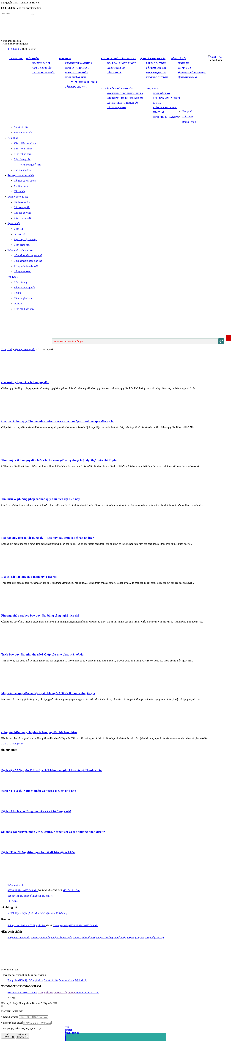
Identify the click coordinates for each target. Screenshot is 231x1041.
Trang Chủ (6, 349)
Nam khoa (65, 58)
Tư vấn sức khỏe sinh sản (117, 89)
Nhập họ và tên (9, 1017)
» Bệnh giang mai (135, 937)
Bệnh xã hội (178, 58)
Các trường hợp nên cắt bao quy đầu (25, 382)
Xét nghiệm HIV (116, 107)
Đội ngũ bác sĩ (41, 63)
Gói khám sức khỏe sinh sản (125, 98)
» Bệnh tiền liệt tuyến (61, 937)
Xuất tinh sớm (116, 68)
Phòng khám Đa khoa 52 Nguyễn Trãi (27, 925)
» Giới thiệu (13, 913)
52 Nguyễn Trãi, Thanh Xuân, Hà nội (57, 992)
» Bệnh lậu (120, 937)
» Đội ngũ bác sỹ (28, 913)
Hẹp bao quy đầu (156, 73)
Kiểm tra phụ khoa (165, 107)
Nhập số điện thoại (11, 1022)
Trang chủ (16, 58)
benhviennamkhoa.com (87, 992)
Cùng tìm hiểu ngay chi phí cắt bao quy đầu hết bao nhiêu (39, 732)
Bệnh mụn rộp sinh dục (192, 73)
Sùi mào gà (184, 68)
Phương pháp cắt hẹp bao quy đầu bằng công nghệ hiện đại (40, 615)
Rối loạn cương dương (121, 63)
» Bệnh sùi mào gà (105, 937)
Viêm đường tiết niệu (84, 82)
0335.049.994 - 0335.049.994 (83, 925)
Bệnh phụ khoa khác (166, 117)
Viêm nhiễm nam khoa (78, 63)
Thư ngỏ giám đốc (43, 73)
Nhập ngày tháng (10, 1028)
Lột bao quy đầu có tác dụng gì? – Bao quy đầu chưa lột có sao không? (47, 537)
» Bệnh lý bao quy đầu (19, 937)
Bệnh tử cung (161, 93)
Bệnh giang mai (187, 77)
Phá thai (158, 112)
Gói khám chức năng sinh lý (125, 93)
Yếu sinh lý (114, 73)
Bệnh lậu (183, 63)
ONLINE (57, 890)
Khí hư (157, 103)
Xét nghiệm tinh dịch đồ (122, 103)
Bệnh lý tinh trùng (77, 68)
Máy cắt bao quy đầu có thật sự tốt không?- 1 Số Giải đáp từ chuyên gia (48, 693)
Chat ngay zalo (60, 925)
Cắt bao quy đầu (156, 68)
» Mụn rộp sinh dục (154, 937)
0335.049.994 (14, 49)
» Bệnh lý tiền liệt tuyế (84, 937)
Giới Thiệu (32, 58)
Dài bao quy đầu (156, 63)
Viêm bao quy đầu (157, 77)
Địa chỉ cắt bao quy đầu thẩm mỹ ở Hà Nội (29, 576)
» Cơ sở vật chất (46, 913)
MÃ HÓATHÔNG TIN (22, 1035)
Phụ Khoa (153, 89)
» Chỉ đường (60, 913)
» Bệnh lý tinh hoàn (40, 937)
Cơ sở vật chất (41, 68)
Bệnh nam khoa (66, 980)
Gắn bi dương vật (76, 87)
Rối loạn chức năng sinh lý (118, 58)
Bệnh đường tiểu (75, 77)
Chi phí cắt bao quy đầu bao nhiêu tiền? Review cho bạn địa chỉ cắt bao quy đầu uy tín (57, 421)
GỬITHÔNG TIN (8, 1035)
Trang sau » (18, 743)
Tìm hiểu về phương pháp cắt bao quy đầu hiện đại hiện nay (40, 499)
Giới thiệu (23, 980)
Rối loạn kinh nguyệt (166, 98)
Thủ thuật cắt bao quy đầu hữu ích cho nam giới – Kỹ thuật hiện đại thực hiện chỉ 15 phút (59, 460)
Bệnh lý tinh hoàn (76, 73)
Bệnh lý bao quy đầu (152, 58)
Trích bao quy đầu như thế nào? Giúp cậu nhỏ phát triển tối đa (42, 654)
